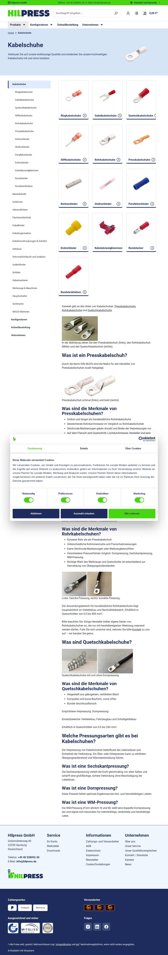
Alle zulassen (132, 513)
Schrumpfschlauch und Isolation (28, 256)
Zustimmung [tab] (35, 448)
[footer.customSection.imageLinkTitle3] (47, 928)
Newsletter (92, 859)
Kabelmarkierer (20, 280)
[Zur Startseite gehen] (29, 13)
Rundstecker (21, 178)
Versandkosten (63, 944)
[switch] (65, 500)
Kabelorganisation (21, 233)
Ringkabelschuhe (23, 92)
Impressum (92, 855)
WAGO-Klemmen (20, 311)
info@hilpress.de (101, 2)
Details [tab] (84, 448)
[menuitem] (18, 24)
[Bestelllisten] (136, 13)
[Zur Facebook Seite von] (106, 927)
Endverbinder (22, 162)
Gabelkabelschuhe (24, 100)
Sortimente (18, 304)
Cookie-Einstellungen (98, 864)
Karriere (129, 859)
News (128, 864)
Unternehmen (18, 335)
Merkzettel (53, 846)
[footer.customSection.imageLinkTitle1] (13, 928)
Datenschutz (93, 850)
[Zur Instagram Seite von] (88, 927)
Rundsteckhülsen (24, 186)
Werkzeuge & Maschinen (24, 288)
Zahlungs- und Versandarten (102, 841)
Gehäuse (16, 249)
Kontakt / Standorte (136, 855)
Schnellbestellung (67, 24)
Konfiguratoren (19, 319)
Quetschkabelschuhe (25, 107)
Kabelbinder (18, 225)
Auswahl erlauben (84, 513)
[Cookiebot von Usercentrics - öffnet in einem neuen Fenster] (141, 439)
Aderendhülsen (20, 209)
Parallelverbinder (23, 154)
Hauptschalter (19, 296)
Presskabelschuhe (24, 131)
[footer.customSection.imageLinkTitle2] (30, 928)
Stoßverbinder (22, 147)
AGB (88, 846)
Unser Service (133, 846)
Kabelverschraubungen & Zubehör (29, 241)
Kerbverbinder (22, 139)
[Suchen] (116, 13)
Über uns (130, 841)
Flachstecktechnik (21, 217)
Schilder (16, 272)
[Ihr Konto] (128, 13)
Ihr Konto (52, 841)
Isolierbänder (19, 264)
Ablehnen (36, 513)
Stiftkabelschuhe (23, 115)
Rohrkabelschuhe (24, 123)
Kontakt (136, 629)
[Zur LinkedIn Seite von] (97, 927)
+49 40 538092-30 (75, 2)
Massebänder (19, 194)
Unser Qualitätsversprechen (141, 850)
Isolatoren (17, 202)
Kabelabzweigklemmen (27, 170)
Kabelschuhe (19, 84)
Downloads (53, 850)
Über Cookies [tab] (133, 448)
